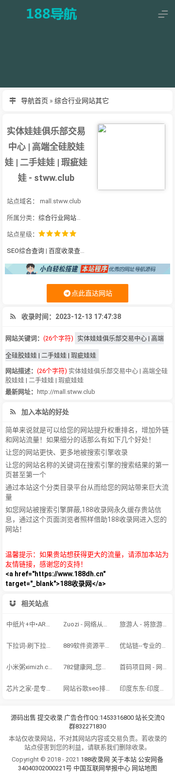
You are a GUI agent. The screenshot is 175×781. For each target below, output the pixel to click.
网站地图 (144, 768)
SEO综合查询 (25, 250)
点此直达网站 (91, 293)
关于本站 (124, 759)
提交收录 (50, 717)
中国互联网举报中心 (102, 768)
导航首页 (34, 101)
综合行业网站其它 (81, 101)
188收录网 (95, 759)
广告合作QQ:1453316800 (99, 717)
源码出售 (23, 717)
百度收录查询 (68, 250)
